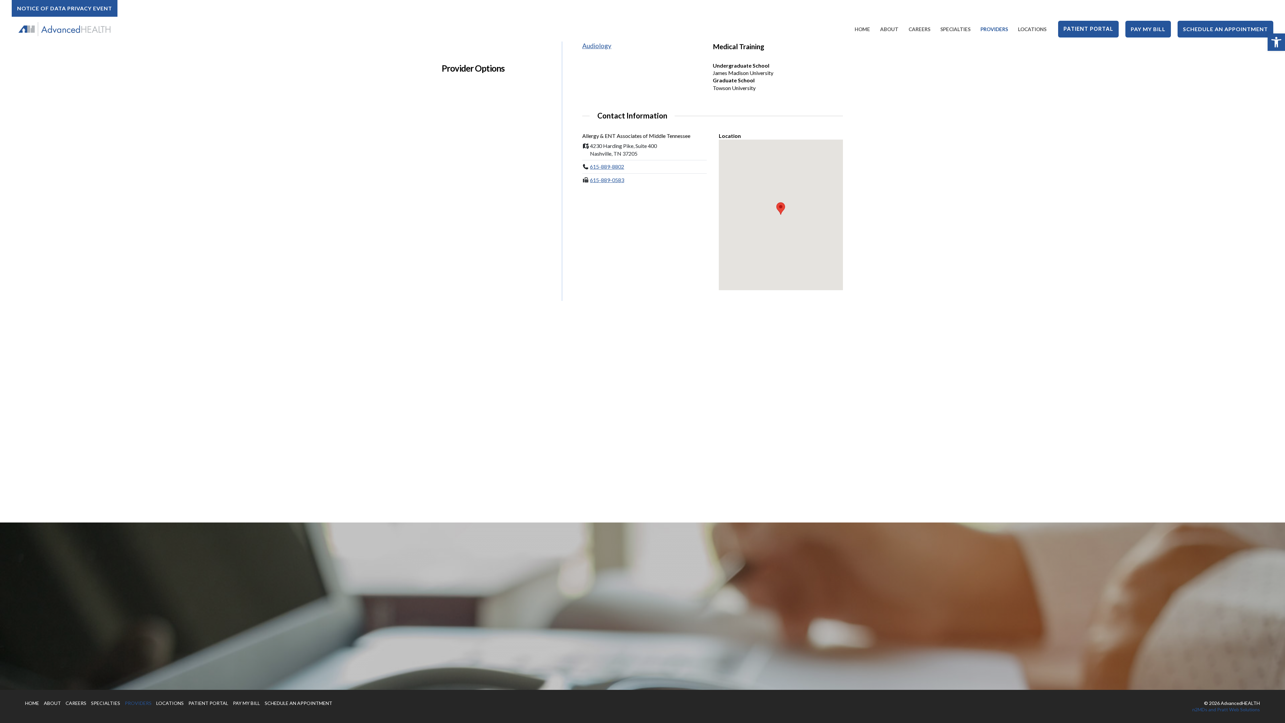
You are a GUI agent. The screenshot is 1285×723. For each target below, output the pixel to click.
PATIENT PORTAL (208, 703)
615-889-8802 (607, 166)
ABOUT (52, 703)
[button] (1276, 42)
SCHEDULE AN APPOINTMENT (298, 703)
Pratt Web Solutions (1238, 709)
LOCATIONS (170, 703)
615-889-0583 (607, 180)
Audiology (596, 46)
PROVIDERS (138, 703)
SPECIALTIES (105, 703)
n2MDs (1199, 709)
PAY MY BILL (246, 703)
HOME (32, 703)
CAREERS (76, 703)
